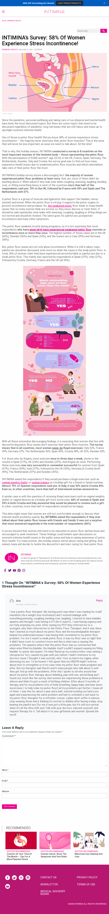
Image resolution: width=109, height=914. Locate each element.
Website (5, 791)
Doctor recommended (18, 851)
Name (5, 770)
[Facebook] (5, 570)
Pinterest (21, 877)
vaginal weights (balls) (15, 482)
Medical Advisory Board (52, 893)
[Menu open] (3, 12)
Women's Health (14, 21)
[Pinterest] (19, 570)
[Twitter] (9, 570)
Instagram (28, 877)
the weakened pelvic (60, 205)
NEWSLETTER (49, 884)
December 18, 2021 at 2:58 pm (26, 604)
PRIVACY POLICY (87, 877)
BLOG (4, 21)
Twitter (14, 877)
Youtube (7, 886)
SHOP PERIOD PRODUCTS (69, 3)
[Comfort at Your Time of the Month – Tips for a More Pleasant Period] (21, 840)
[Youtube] (14, 570)
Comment (9, 736)
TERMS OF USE (86, 884)
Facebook (7, 877)
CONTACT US (48, 877)
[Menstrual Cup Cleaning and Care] (89, 840)
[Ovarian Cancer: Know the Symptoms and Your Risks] (55, 840)
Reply (99, 600)
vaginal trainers (40, 482)
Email (5, 781)
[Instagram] (23, 570)
